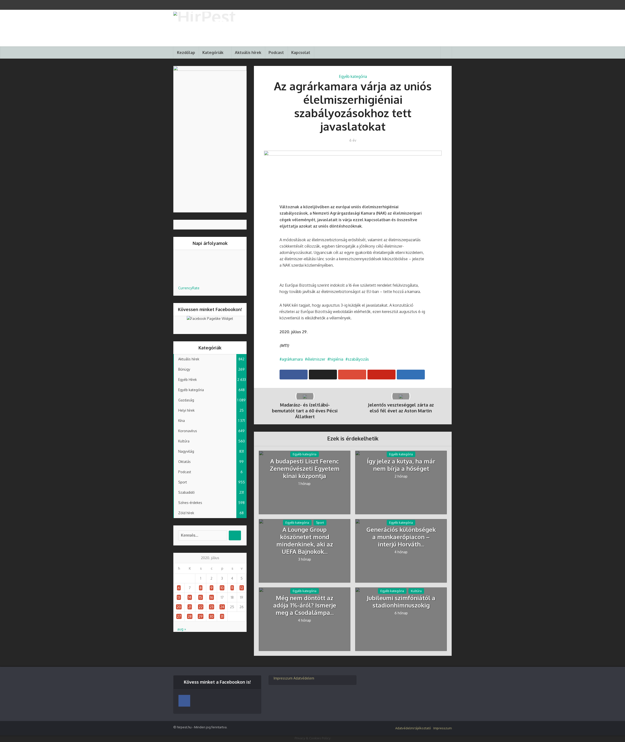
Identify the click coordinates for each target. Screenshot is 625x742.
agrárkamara (292, 359)
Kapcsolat (300, 52)
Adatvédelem (303, 678)
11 (232, 588)
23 (211, 607)
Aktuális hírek (248, 52)
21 (189, 607)
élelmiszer (316, 359)
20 (179, 607)
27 (179, 616)
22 (201, 607)
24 (222, 607)
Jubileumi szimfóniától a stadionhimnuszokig (401, 601)
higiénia (336, 359)
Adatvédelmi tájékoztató (413, 728)
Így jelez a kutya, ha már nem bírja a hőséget (401, 465)
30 (211, 616)
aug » (181, 629)
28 (190, 616)
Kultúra (416, 591)
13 (178, 597)
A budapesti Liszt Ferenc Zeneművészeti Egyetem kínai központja (305, 469)
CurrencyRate (188, 288)
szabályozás (358, 359)
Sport (320, 522)
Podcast (276, 52)
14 (189, 597)
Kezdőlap (186, 52)
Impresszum (283, 678)
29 (200, 616)
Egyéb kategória (353, 76)
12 (241, 588)
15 (200, 597)
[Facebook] (184, 701)
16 (211, 597)
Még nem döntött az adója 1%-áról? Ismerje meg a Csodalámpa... (304, 605)
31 (222, 616)
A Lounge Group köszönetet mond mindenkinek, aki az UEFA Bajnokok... (304, 540)
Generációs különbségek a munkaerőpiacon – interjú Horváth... (401, 537)
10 (222, 588)
